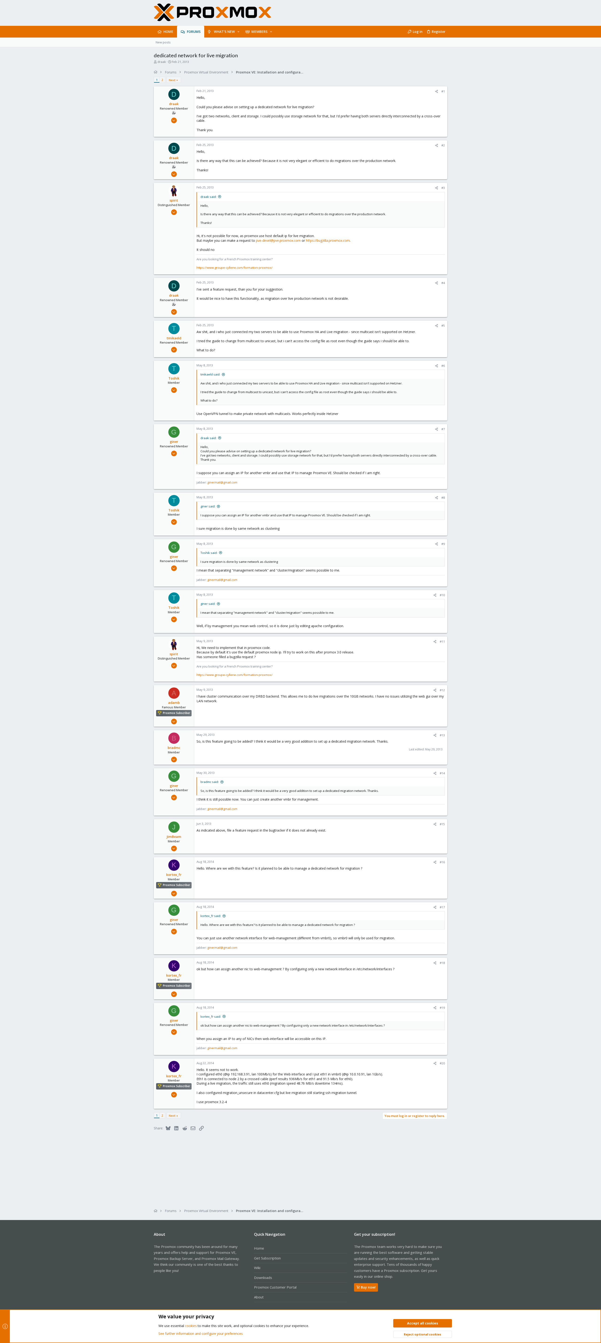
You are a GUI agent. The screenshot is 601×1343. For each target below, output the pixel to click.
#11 (442, 641)
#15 (442, 824)
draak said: (208, 197)
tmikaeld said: (210, 374)
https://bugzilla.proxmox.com (328, 240)
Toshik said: (208, 553)
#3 (443, 188)
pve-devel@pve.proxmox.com (278, 240)
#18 (442, 963)
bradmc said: (209, 782)
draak (162, 62)
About (259, 1297)
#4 (443, 283)
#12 (442, 690)
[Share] (436, 91)
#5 (443, 325)
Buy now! (368, 1287)
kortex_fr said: (210, 916)
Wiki (257, 1267)
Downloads (263, 1277)
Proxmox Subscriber (176, 713)
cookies (191, 1326)
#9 (443, 544)
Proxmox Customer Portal (275, 1287)
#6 (443, 366)
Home (259, 1248)
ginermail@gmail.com (222, 482)
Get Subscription (267, 1258)
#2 (443, 145)
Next (172, 80)
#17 (442, 907)
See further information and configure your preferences (200, 1333)
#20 (442, 1063)
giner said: (207, 506)
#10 (442, 595)
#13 (442, 735)
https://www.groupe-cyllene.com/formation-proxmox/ (234, 267)
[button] (238, 31)
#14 (442, 773)
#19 (442, 1007)
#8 (443, 497)
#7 (443, 429)
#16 (442, 862)
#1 (443, 91)
